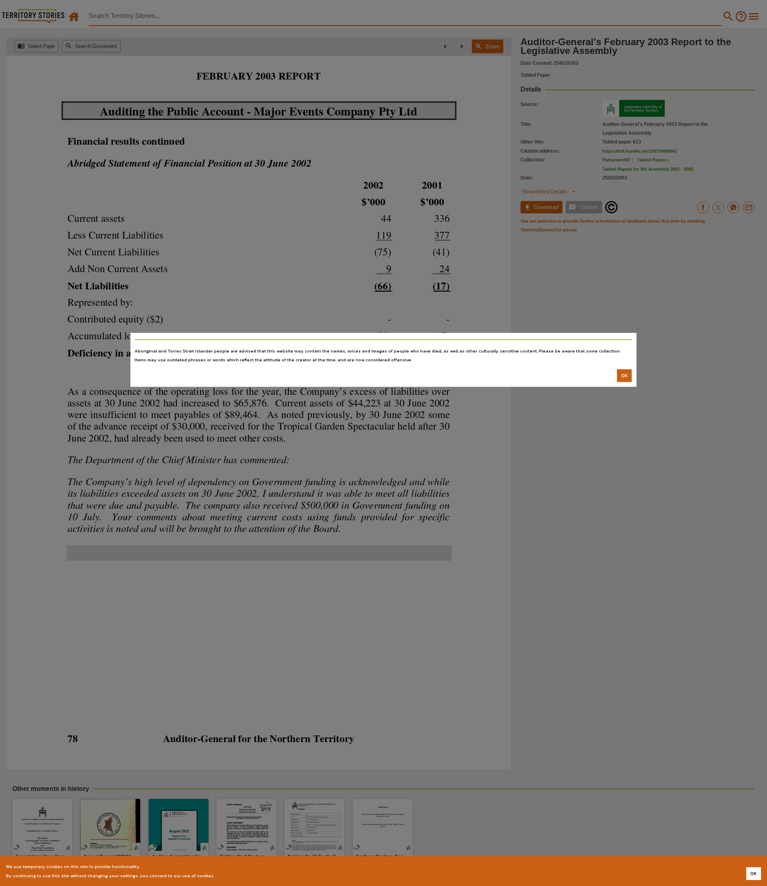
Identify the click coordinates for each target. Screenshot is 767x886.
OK (624, 375)
